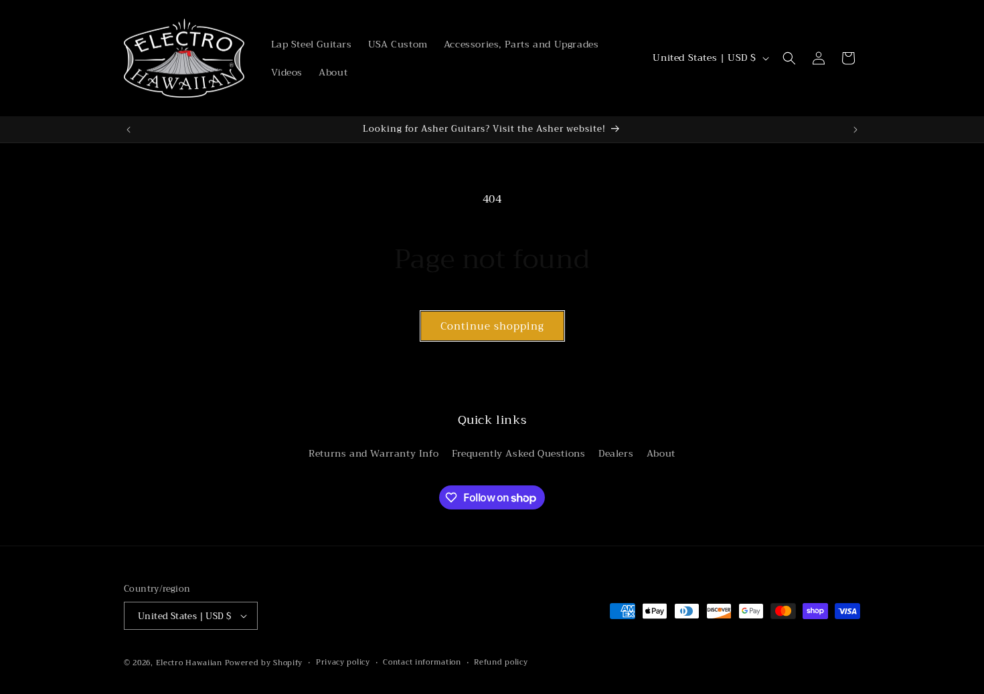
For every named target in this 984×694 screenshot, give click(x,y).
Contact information (422, 663)
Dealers (615, 453)
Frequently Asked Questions (519, 453)
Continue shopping (492, 326)
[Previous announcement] (128, 129)
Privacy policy (343, 663)
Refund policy (500, 663)
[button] (789, 58)
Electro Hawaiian (189, 663)
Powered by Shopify (264, 663)
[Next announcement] (855, 129)
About (661, 453)
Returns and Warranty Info (373, 453)
